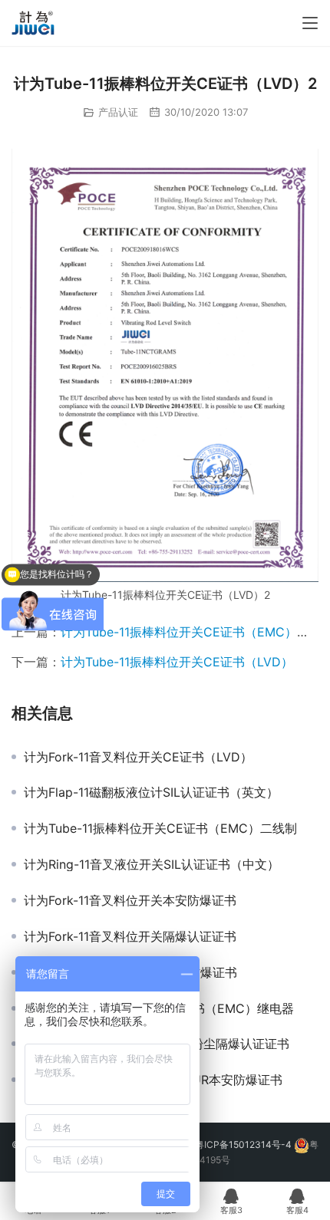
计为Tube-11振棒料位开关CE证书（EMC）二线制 (160, 828)
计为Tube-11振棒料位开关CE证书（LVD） (177, 661)
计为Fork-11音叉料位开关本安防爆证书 (130, 900)
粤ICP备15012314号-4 (244, 1144)
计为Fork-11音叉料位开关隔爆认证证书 (130, 936)
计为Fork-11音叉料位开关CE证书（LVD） (138, 757)
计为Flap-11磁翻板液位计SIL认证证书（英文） (151, 792)
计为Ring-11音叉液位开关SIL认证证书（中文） (151, 864)
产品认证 (118, 112)
